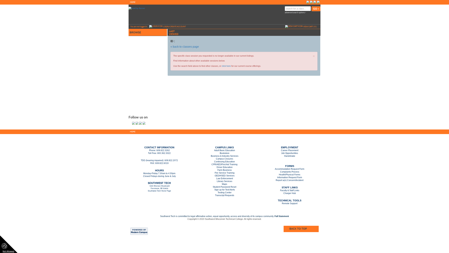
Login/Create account (174, 26)
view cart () (310, 26)
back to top (298, 228)
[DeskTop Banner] (137, 8)
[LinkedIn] (314, 2)
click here (226, 66)
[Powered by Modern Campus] (139, 231)
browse (135, 32)
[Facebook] (307, 2)
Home (132, 2)
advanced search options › (295, 12)
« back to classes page (184, 46)
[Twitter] (311, 2)
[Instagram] (318, 2)
